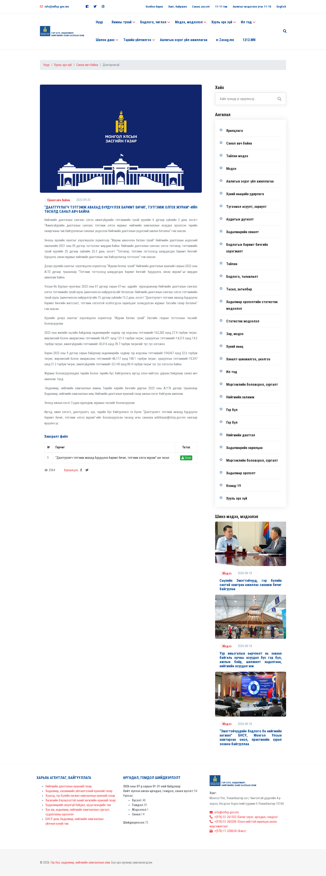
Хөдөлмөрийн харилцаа (244, 448)
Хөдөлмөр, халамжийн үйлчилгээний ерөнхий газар (78, 791)
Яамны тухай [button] (122, 22)
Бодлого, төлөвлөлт (242, 276)
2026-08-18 (245, 573)
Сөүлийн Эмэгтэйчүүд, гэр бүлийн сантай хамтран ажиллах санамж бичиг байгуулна (251, 584)
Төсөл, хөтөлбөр (239, 289)
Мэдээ (231, 169)
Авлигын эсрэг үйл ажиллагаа (183, 40)
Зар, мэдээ (235, 334)
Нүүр (99, 22)
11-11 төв (221, 6)
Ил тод (231, 372)
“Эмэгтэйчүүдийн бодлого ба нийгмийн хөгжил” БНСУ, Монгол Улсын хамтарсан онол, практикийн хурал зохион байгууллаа (251, 737)
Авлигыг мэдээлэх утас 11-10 (252, 6)
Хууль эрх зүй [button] (221, 22)
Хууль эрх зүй (63, 65)
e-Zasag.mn (225, 40)
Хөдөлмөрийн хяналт (242, 232)
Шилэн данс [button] (105, 40)
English (281, 6)
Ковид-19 (233, 486)
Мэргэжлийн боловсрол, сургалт (252, 384)
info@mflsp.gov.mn (57, 6)
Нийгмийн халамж (240, 397)
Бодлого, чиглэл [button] (153, 22)
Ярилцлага (234, 131)
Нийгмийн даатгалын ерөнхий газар (68, 786)
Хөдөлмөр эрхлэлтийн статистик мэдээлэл (252, 305)
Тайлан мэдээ (237, 156)
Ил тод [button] (246, 22)
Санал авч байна (87, 65)
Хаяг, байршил (177, 6)
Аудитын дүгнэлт (240, 219)
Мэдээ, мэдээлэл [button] (189, 22)
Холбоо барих (154, 6)
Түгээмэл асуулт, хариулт (246, 207)
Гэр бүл (232, 410)
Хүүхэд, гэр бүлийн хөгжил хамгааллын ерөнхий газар (80, 795)
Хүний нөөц (234, 346)
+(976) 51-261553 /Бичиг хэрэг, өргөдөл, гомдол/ (246, 817)
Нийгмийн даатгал (240, 435)
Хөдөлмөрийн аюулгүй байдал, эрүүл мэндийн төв (78, 805)
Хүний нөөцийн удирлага (245, 194)
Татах (187, 457)
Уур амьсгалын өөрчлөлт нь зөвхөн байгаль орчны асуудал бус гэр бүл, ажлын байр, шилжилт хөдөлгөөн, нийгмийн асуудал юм (251, 659)
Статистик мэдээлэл (242, 321)
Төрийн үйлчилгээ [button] (137, 40)
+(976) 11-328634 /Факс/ (230, 831)
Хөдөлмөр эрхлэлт (240, 473)
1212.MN (249, 40)
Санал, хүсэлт (201, 6)
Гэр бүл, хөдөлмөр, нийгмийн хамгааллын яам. (81, 862)
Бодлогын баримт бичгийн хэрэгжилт (247, 247)
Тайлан (231, 264)
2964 (52, 470)
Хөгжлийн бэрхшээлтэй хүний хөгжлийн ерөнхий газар (80, 800)
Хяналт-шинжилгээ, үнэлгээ (248, 359)
